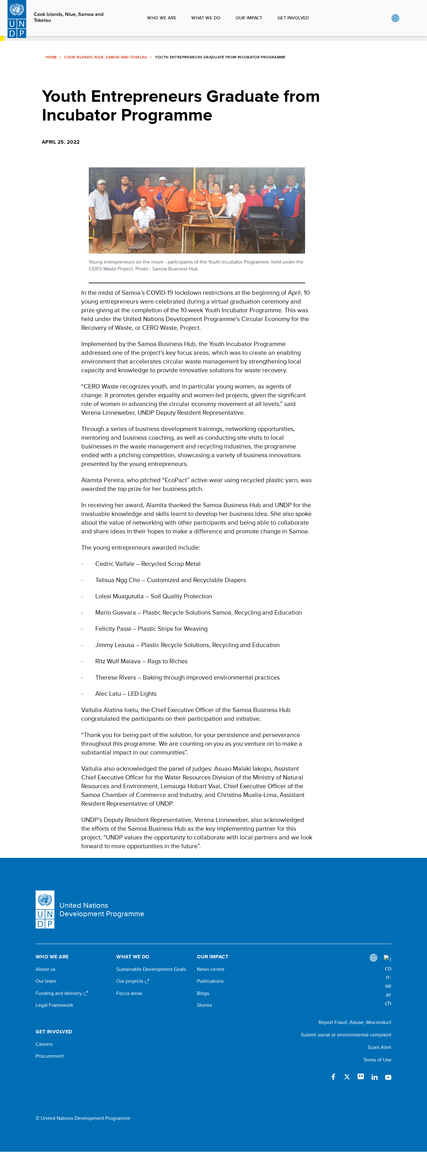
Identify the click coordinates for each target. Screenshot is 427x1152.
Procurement (50, 1056)
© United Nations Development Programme (83, 1118)
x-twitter (347, 1077)
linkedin (374, 1077)
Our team (46, 981)
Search (408, 18)
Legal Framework (54, 1005)
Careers (44, 1044)
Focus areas (129, 993)
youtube (388, 1077)
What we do (205, 18)
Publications (210, 981)
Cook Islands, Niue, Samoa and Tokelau (68, 17)
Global (395, 18)
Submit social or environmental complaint (346, 1034)
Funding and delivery (59, 993)
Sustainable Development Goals (151, 969)
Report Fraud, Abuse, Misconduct (355, 1022)
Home (51, 57)
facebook (333, 1077)
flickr (361, 1077)
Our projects (130, 981)
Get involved (293, 18)
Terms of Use (377, 1059)
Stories (204, 1005)
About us (45, 969)
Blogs (203, 993)
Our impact (249, 18)
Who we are (161, 18)
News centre (210, 969)
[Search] (387, 981)
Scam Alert (379, 1047)
